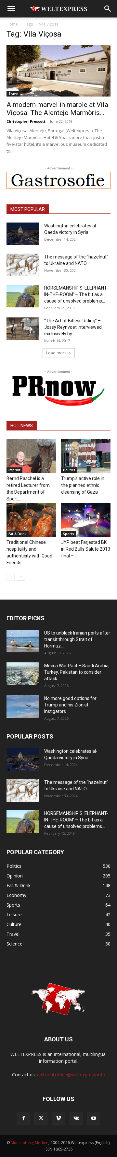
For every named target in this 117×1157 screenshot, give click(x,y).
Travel (13, 93)
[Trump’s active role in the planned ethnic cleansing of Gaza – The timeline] (86, 456)
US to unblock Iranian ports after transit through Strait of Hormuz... (77, 639)
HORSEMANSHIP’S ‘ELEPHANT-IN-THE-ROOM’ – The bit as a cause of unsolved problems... (76, 294)
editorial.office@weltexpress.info (71, 1074)
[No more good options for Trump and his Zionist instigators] (22, 706)
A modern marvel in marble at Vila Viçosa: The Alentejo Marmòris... (57, 109)
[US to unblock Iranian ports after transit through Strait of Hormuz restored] (22, 641)
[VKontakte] (76, 1118)
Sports (68, 534)
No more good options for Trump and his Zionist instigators (70, 705)
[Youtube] (93, 1118)
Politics (69, 470)
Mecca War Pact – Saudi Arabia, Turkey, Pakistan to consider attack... (77, 672)
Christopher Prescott (26, 121)
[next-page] (21, 577)
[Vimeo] (58, 1118)
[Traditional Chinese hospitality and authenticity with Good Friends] (31, 520)
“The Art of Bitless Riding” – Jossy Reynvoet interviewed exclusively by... (73, 327)
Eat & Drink (17, 534)
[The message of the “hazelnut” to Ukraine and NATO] (22, 265)
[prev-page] (10, 577)
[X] (40, 1118)
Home (12, 24)
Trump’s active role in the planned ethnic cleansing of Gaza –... (83, 485)
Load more (56, 353)
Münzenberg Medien (29, 1142)
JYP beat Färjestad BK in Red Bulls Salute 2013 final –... (85, 549)
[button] (11, 8)
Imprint (14, 470)
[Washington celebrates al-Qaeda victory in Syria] (22, 234)
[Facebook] (23, 1118)
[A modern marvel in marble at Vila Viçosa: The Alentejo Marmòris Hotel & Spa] (58, 71)
